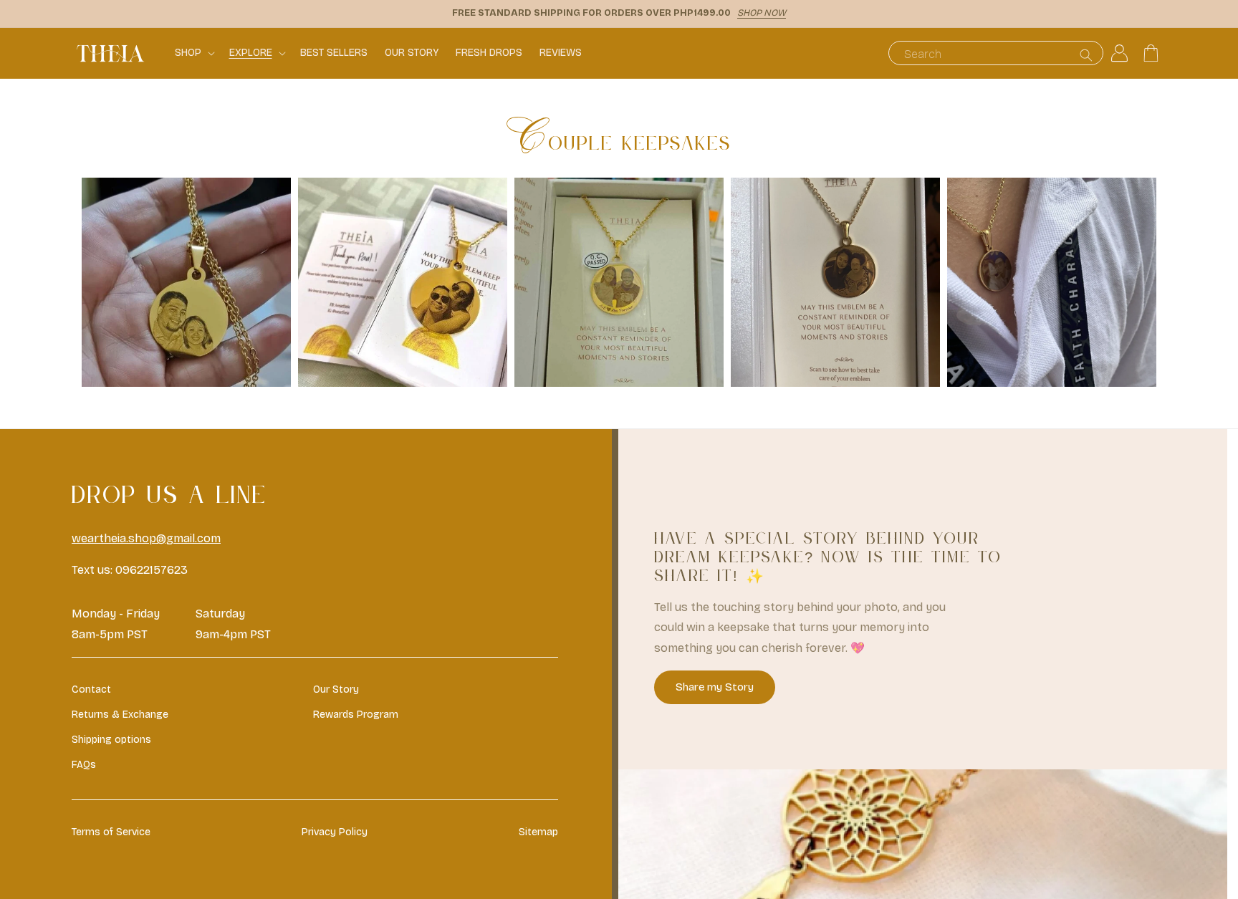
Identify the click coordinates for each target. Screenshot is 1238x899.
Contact (91, 689)
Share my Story (715, 687)
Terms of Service (111, 832)
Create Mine (187, 285)
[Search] (1086, 54)
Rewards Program (355, 714)
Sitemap (538, 832)
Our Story (336, 689)
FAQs (84, 765)
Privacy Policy (335, 832)
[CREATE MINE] (186, 383)
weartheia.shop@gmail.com (146, 538)
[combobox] (996, 53)
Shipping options (111, 740)
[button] (193, 53)
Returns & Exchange (120, 714)
